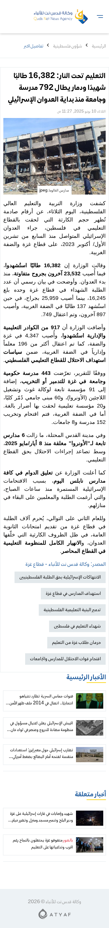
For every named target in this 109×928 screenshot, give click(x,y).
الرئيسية (99, 46)
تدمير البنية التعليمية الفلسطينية (72, 610)
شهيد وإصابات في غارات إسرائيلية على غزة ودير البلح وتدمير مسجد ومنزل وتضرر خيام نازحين (41, 821)
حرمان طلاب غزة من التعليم (76, 642)
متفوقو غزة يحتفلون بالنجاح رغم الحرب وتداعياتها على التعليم (43, 844)
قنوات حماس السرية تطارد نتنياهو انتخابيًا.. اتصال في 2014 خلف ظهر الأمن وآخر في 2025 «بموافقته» (41, 703)
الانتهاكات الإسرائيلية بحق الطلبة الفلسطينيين (60, 577)
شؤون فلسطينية (67, 46)
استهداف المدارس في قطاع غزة (73, 593)
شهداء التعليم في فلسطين (77, 626)
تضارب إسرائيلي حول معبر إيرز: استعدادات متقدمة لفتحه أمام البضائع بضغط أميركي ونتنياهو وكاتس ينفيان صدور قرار (41, 757)
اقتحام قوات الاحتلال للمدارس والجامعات (65, 659)
